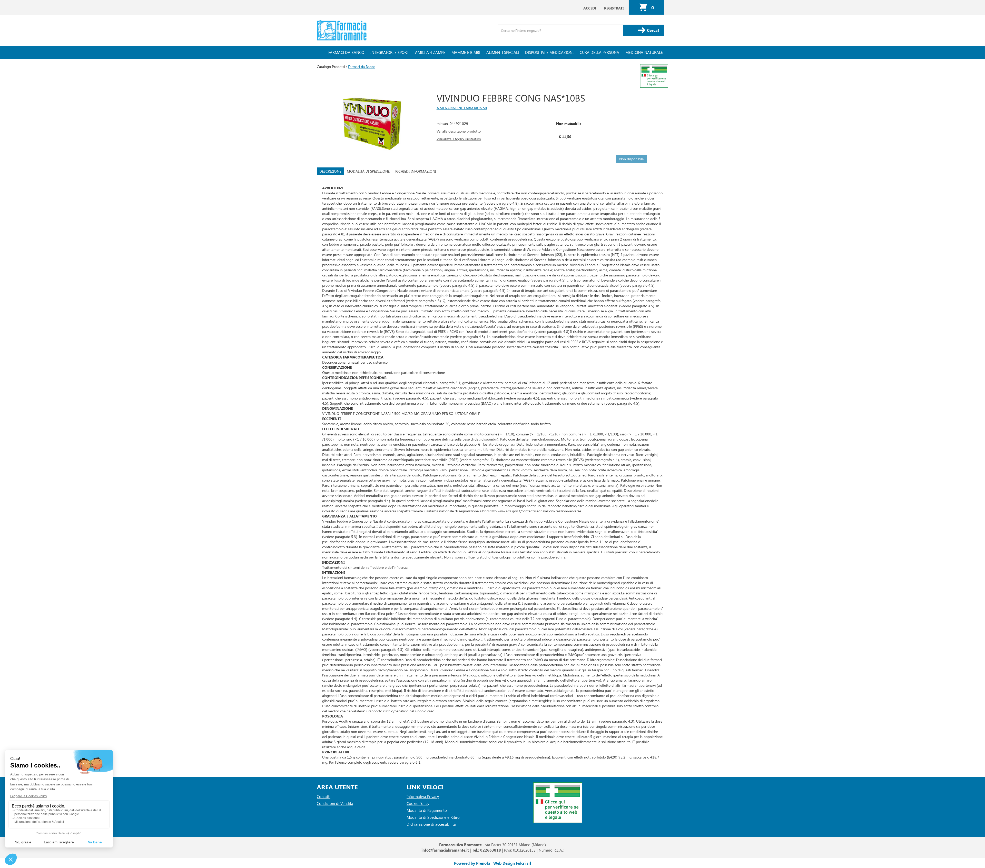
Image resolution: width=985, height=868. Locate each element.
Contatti (323, 796)
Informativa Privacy (423, 796)
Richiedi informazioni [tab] (415, 171)
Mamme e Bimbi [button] (465, 52)
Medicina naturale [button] (644, 52)
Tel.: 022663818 (486, 850)
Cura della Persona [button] (599, 52)
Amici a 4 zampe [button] (430, 52)
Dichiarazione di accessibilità (431, 824)
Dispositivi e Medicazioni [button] (549, 52)
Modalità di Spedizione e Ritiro (433, 817)
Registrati (614, 8)
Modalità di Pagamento (427, 810)
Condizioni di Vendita (335, 803)
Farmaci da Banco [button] (346, 52)
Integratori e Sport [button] (389, 52)
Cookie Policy (418, 803)
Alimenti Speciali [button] (502, 52)
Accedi (589, 8)
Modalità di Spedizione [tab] (368, 171)
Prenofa (483, 863)
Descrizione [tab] (330, 171)
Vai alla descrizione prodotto (459, 131)
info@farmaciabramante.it (445, 850)
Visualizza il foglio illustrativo (459, 138)
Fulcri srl (523, 863)
